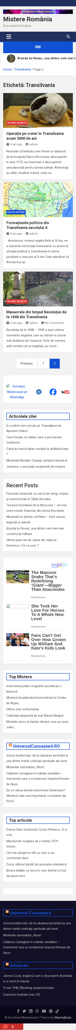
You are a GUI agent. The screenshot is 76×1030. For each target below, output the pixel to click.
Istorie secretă (17, 123)
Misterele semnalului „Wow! (25, 767)
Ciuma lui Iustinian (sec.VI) (21, 994)
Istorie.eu (19, 965)
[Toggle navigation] (8, 36)
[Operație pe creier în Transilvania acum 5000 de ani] (38, 110)
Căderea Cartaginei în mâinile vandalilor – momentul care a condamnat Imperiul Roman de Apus (37, 778)
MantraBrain (63, 1017)
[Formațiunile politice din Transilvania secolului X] (38, 199)
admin (34, 144)
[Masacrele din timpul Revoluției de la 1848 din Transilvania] (38, 289)
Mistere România (27, 19)
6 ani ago (16, 233)
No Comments (54, 323)
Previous (27, 363)
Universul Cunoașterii (30, 912)
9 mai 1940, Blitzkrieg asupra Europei (28, 988)
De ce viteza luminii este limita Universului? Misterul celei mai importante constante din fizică (36, 795)
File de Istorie (16, 212)
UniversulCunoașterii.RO (36, 746)
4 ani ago (16, 144)
